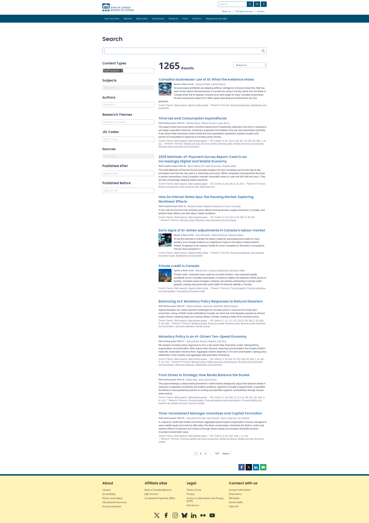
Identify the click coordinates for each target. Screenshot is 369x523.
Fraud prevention (111, 506)
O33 (167, 361)
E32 (250, 140)
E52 (258, 140)
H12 (164, 400)
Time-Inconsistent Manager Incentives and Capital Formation (210, 413)
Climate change (203, 326)
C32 (231, 217)
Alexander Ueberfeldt (213, 306)
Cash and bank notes (189, 186)
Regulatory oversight (216, 18)
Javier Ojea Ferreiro (207, 379)
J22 (160, 143)
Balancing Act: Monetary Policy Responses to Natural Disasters (211, 301)
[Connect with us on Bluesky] (184, 517)
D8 (227, 183)
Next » (226, 453)
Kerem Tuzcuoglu (233, 206)
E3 (246, 140)
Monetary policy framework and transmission (179, 146)
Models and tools (192, 143)
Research (173, 18)
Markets (128, 18)
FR (257, 4)
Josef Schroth (213, 417)
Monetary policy (225, 143)
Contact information (240, 489)
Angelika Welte (229, 165)
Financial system (238, 288)
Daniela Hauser (193, 122)
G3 (255, 397)
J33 (246, 435)
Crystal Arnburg (218, 84)
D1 (226, 140)
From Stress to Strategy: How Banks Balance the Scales (204, 375)
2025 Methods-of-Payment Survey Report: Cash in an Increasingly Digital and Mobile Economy (203, 159)
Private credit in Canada (179, 266)
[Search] (263, 51)
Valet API (233, 506)
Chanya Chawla (203, 84)
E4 (238, 183)
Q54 (167, 323)
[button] (241, 467)
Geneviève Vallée (237, 270)
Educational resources (114, 502)
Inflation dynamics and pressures (249, 143)
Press (185, 18)
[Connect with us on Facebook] (166, 517)
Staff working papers (197, 140)
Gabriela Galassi (235, 234)
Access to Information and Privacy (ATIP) (205, 500)
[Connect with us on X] (157, 517)
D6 (246, 320)
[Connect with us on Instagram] (175, 517)
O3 (162, 361)
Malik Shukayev (231, 306)
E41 (242, 183)
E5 (254, 140)
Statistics (197, 18)
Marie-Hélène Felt (196, 165)
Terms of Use (194, 489)
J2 (264, 140)
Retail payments (207, 186)
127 (217, 453)
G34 (236, 435)
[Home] (118, 7)
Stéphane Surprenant (214, 206)
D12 (231, 140)
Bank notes (142, 18)
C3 (227, 217)
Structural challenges (240, 105)
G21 (251, 397)
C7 (235, 397)
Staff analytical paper (198, 183)
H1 (160, 400)
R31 (253, 217)
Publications (158, 18)
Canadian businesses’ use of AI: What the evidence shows (206, 79)
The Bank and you (244, 11)
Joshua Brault (192, 341)
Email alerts (235, 494)
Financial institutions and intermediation (223, 400)
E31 (239, 358)
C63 (231, 397)
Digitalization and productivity (189, 255)
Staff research (180, 105)
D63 (251, 320)
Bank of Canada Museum (158, 489)
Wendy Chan (201, 270)
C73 (239, 397)
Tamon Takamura (228, 417)
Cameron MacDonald (218, 270)
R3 (249, 217)
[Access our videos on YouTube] (212, 517)
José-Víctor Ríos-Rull (196, 417)
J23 (262, 358)
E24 (230, 358)
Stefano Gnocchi (209, 122)
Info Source (193, 505)
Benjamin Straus (195, 206)
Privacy (190, 494)
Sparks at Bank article (198, 105)
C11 (231, 320)
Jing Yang (221, 341)
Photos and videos (112, 498)
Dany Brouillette (203, 234)
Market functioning (228, 438)
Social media (236, 502)
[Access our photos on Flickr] (203, 517)
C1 (226, 320)
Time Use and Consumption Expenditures (193, 118)
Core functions (112, 18)
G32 (260, 397)
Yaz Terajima (244, 417)
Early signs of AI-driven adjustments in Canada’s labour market (212, 230)
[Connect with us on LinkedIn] (194, 517)
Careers (260, 11)
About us (226, 11)
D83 (231, 183)
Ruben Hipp (191, 379)
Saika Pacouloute (213, 165)
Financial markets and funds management (199, 438)
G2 (246, 397)
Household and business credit (191, 291)
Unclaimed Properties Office (160, 498)
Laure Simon (223, 122)
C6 (226, 397)
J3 (242, 435)
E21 (241, 140)
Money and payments (168, 186)
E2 (237, 140)
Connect (151, 494)
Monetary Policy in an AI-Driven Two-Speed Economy (202, 336)
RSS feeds (234, 498)
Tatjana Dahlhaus (219, 234)
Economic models (209, 143)
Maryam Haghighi (208, 341)
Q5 (162, 323)
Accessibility (108, 494)
